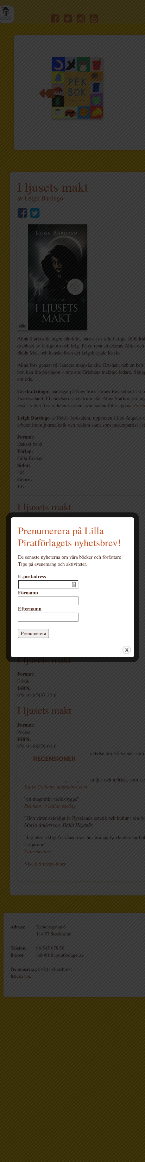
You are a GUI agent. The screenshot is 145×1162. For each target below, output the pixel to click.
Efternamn (30, 608)
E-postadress (32, 576)
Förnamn (28, 592)
